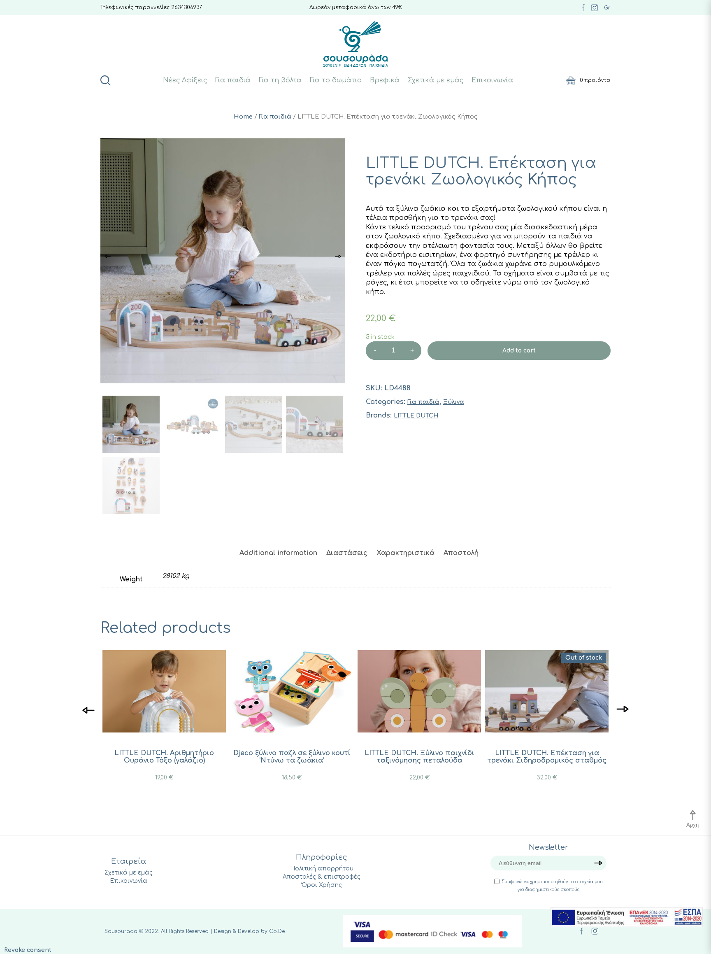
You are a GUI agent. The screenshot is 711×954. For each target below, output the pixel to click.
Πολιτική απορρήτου (321, 868)
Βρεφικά (385, 80)
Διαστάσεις (346, 553)
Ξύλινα (453, 402)
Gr (607, 8)
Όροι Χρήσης (322, 885)
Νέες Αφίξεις (185, 80)
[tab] (278, 553)
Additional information (278, 553)
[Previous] (88, 709)
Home (243, 116)
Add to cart (519, 351)
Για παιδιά (233, 80)
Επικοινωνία (492, 80)
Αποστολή (461, 553)
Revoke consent (27, 950)
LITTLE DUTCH (416, 416)
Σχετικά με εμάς (435, 80)
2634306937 (186, 7)
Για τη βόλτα (280, 80)
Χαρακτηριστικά (405, 553)
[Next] (622, 709)
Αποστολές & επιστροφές (321, 877)
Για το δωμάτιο (336, 80)
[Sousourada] (355, 44)
